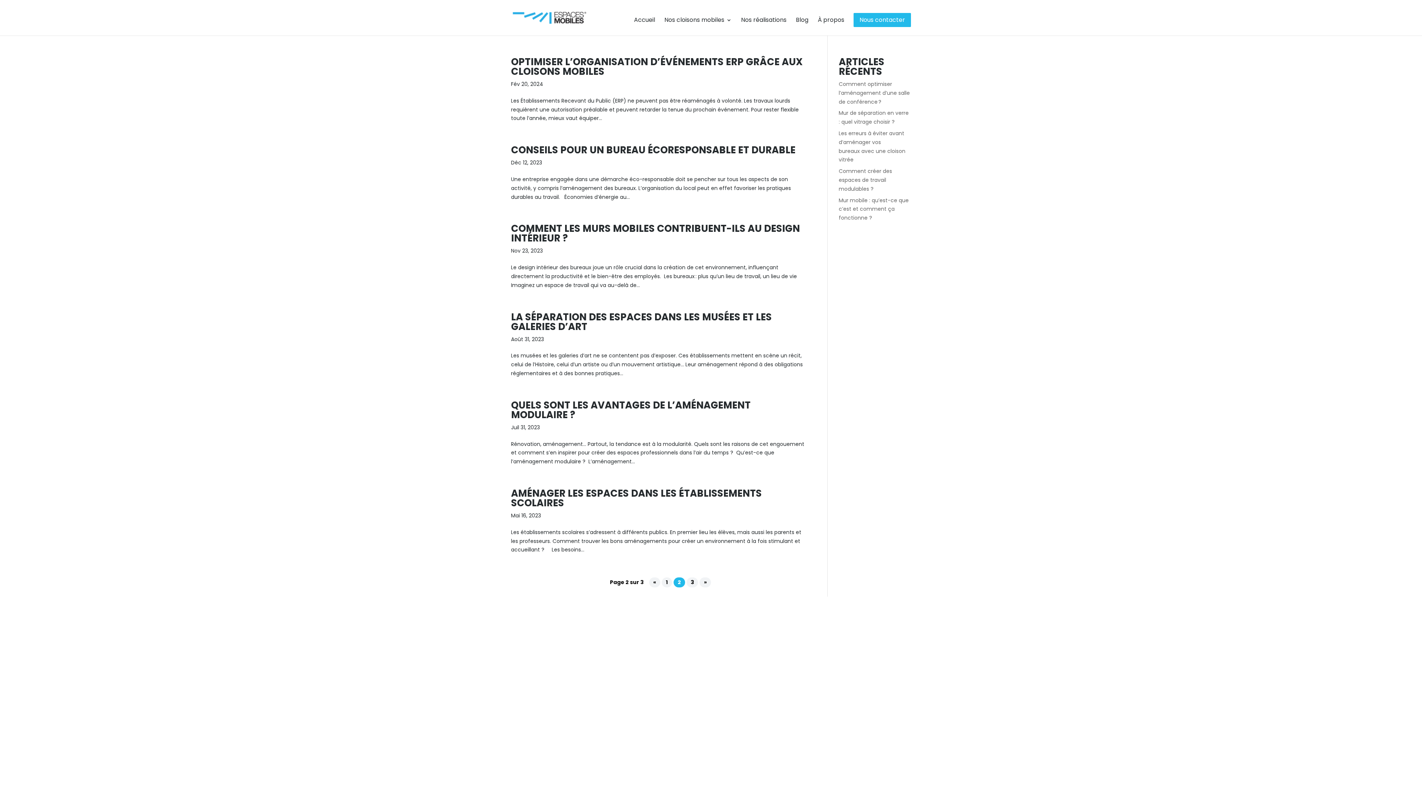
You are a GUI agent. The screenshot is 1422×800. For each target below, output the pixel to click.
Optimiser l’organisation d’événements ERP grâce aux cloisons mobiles (657, 66)
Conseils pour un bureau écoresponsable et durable (653, 150)
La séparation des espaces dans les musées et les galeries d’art (641, 321)
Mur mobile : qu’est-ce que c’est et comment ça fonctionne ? (874, 209)
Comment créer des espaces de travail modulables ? (865, 180)
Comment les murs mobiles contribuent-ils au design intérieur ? (655, 233)
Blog (802, 20)
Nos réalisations (764, 20)
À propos (831, 20)
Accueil (644, 20)
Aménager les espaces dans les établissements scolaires (636, 498)
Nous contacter (882, 20)
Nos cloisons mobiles (694, 20)
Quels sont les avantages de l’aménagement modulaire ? (631, 410)
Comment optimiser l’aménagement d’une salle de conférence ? (874, 93)
